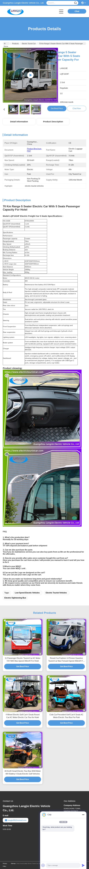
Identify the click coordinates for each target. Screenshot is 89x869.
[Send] (83, 865)
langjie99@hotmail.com (17, 820)
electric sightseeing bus (15, 598)
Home (6, 43)
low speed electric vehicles (27, 593)
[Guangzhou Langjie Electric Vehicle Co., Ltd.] (15, 11)
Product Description (53, 121)
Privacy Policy (5, 865)
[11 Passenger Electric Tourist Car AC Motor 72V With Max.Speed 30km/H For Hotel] (22, 637)
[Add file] (43, 865)
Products (15, 43)
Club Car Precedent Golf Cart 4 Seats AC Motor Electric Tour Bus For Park (66, 716)
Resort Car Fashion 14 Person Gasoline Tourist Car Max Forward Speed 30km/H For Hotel (66, 659)
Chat (77, 11)
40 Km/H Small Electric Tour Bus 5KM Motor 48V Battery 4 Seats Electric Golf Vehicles (23, 772)
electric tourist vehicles (56, 593)
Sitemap (13, 863)
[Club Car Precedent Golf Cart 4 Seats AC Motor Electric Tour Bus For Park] (66, 693)
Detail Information (19, 121)
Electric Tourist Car (29, 43)
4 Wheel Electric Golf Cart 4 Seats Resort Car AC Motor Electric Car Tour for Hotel (23, 716)
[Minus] (83, 814)
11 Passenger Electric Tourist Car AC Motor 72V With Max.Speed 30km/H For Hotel (22, 659)
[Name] (75, 2)
